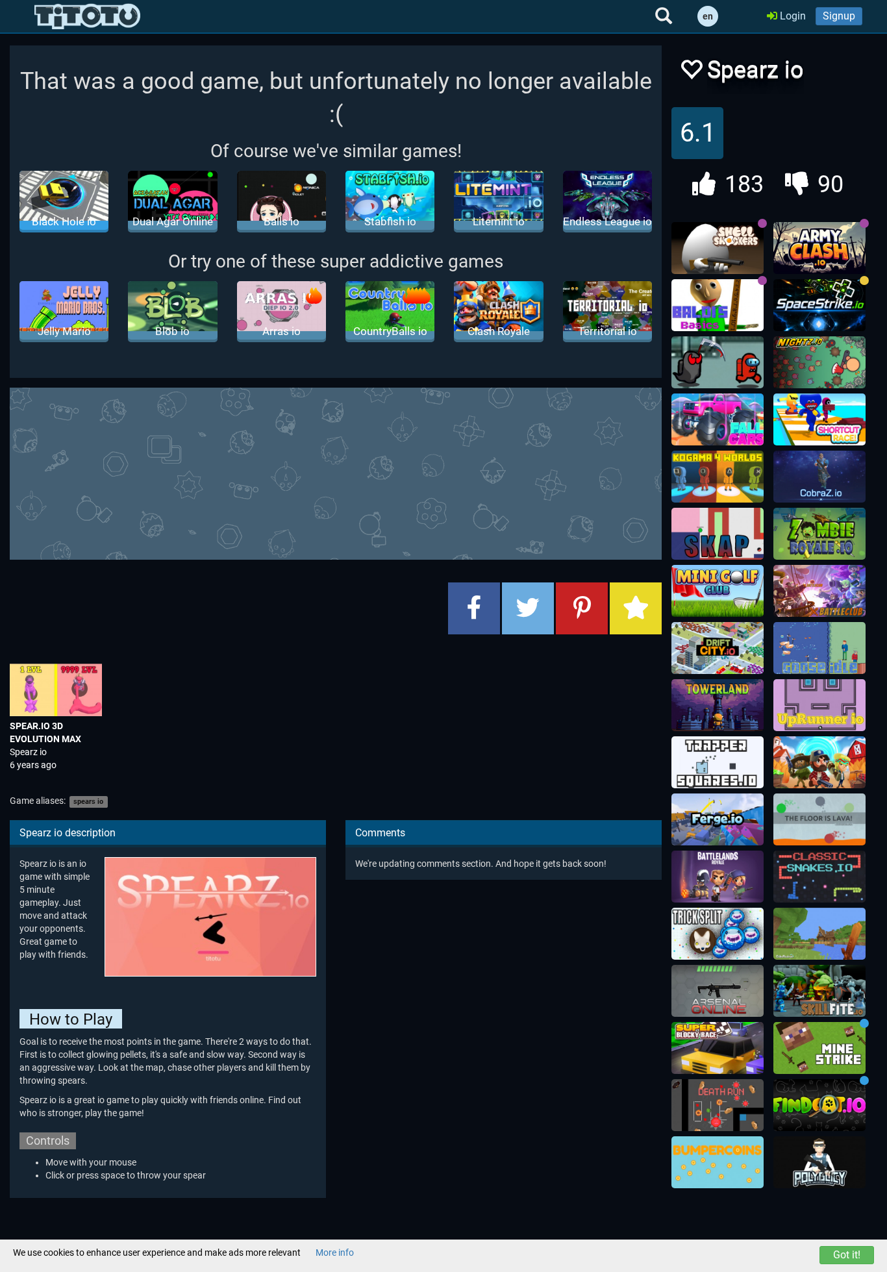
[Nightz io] (819, 362)
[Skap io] (717, 534)
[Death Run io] (717, 1105)
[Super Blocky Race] (717, 1048)
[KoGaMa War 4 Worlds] (717, 477)
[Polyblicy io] (819, 1162)
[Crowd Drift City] (717, 648)
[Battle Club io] (819, 591)
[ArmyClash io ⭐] (819, 248)
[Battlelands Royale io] (717, 877)
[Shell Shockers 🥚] (717, 248)
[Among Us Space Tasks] (717, 362)
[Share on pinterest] (582, 608)
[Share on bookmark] (636, 608)
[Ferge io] (717, 819)
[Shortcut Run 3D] (819, 419)
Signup (839, 16)
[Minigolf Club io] (717, 591)
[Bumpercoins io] (717, 1162)
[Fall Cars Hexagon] (717, 419)
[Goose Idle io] (819, 648)
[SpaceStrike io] (819, 305)
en (708, 16)
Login (791, 16)
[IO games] (87, 16)
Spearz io (28, 752)
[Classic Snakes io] (819, 877)
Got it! (846, 1255)
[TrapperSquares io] (717, 762)
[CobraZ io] (819, 477)
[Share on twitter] (528, 608)
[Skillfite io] (819, 991)
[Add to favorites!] (690, 73)
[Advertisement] (336, 472)
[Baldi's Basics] (717, 305)
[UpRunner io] (819, 705)
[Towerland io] (717, 705)
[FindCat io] (819, 1105)
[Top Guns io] (819, 762)
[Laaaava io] (819, 819)
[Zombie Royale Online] (819, 534)
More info (335, 1252)
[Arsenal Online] (717, 991)
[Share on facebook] (474, 608)
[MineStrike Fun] (819, 1048)
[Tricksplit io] (717, 934)
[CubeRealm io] (819, 934)
